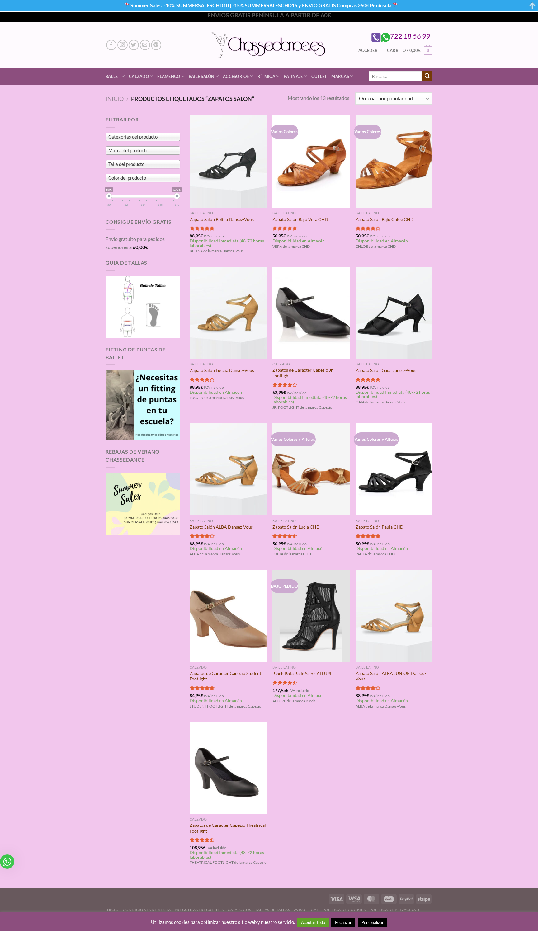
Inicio (115, 98)
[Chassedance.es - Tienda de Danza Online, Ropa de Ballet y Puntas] (269, 45)
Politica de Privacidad (394, 909)
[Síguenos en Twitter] (134, 45)
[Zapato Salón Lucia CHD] (310, 469)
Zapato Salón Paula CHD (380, 526)
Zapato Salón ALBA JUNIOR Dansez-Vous (391, 676)
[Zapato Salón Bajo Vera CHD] (310, 161)
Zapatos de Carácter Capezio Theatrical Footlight (228, 828)
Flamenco (168, 76)
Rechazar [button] (343, 922)
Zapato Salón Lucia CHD (296, 526)
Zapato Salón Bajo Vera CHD (300, 219)
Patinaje (293, 76)
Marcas (340, 76)
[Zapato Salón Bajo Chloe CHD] (394, 161)
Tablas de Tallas (272, 909)
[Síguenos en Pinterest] (156, 45)
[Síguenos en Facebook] (111, 45)
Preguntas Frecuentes (199, 909)
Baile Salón (202, 76)
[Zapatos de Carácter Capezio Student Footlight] (228, 616)
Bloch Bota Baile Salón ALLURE (302, 673)
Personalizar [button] (372, 922)
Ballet (113, 76)
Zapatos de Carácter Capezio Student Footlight (225, 676)
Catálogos (239, 909)
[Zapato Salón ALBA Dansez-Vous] (228, 469)
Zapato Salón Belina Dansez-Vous (222, 219)
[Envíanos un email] (145, 45)
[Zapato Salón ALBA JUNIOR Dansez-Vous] (394, 616)
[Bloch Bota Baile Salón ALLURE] (310, 616)
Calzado (139, 76)
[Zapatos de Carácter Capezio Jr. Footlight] (310, 313)
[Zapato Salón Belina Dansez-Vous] (228, 161)
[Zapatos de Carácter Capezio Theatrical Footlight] (228, 768)
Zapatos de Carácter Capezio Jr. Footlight (302, 373)
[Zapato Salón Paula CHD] (394, 469)
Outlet (319, 76)
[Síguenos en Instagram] (122, 45)
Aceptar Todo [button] (313, 922)
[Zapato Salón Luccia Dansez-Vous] (228, 313)
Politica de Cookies (344, 909)
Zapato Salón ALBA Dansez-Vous (221, 526)
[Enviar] (427, 76)
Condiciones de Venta (147, 909)
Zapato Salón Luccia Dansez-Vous (222, 370)
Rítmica (266, 76)
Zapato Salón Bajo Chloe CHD (385, 219)
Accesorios (236, 76)
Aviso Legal (306, 909)
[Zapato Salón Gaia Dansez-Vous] (394, 313)
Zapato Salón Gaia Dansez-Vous (386, 370)
